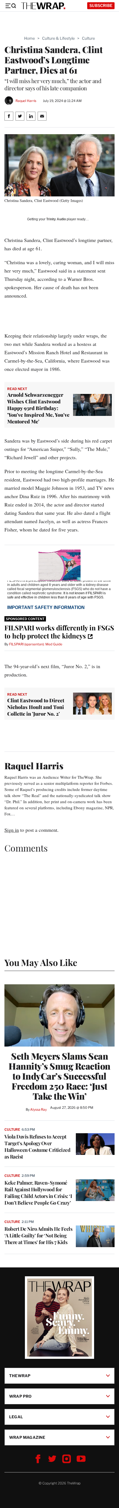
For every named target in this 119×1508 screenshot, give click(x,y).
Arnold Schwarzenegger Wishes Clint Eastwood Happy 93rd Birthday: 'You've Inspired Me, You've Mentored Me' (38, 408)
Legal (16, 1416)
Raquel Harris (25, 101)
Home (29, 38)
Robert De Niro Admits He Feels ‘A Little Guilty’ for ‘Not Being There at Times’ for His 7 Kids (38, 1235)
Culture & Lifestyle (58, 38)
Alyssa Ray (38, 1109)
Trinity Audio (56, 219)
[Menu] (10, 6)
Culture (88, 38)
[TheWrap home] (43, 6)
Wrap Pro (20, 1396)
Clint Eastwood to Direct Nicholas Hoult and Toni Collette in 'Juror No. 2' (35, 707)
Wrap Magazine (27, 1437)
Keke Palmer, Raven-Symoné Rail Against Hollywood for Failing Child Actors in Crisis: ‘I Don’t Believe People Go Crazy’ (38, 1192)
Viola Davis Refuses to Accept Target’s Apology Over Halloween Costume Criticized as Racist (37, 1146)
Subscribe (100, 5)
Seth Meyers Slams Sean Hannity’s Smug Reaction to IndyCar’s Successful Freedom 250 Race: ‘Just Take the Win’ (59, 1076)
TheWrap (19, 1375)
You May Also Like (40, 962)
